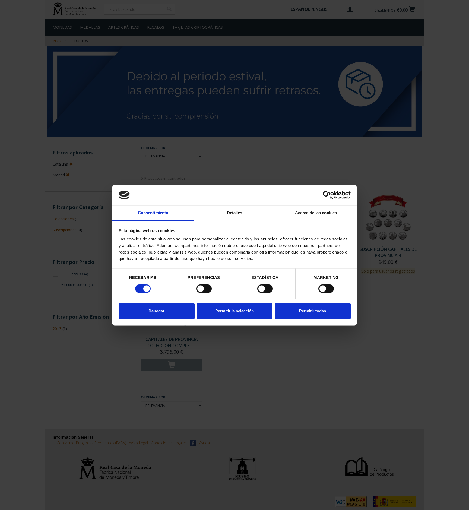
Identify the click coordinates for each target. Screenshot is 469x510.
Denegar (156, 311)
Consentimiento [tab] (153, 213)
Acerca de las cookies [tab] (316, 213)
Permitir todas (312, 311)
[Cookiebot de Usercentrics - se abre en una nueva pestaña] (327, 195)
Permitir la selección (234, 311)
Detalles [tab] (234, 213)
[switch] (204, 288)
